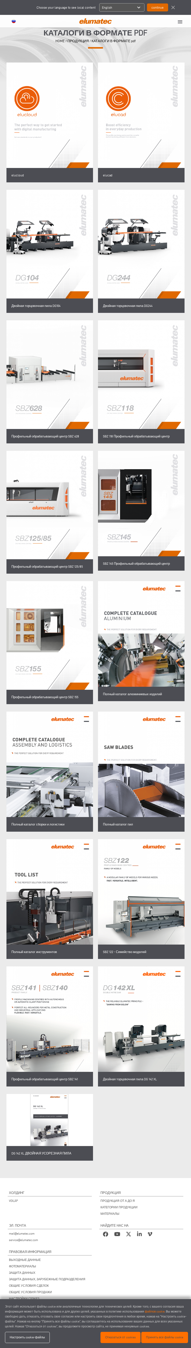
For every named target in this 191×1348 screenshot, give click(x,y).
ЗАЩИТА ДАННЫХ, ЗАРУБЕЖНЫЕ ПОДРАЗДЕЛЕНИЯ (47, 1279)
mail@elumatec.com (22, 1233)
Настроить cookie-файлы (27, 1337)
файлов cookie (155, 1311)
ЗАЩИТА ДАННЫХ (22, 1272)
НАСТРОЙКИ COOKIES (24, 1298)
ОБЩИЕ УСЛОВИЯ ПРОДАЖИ (30, 1292)
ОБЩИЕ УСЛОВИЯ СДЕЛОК (29, 1285)
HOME (60, 41)
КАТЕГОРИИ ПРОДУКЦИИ (119, 1207)
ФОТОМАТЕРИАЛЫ (22, 1266)
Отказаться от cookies (120, 1337)
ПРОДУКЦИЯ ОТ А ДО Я (117, 1200)
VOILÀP (13, 1200)
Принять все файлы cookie (164, 1337)
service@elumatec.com (23, 1240)
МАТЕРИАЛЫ (109, 1213)
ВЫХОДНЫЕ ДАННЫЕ (25, 1259)
